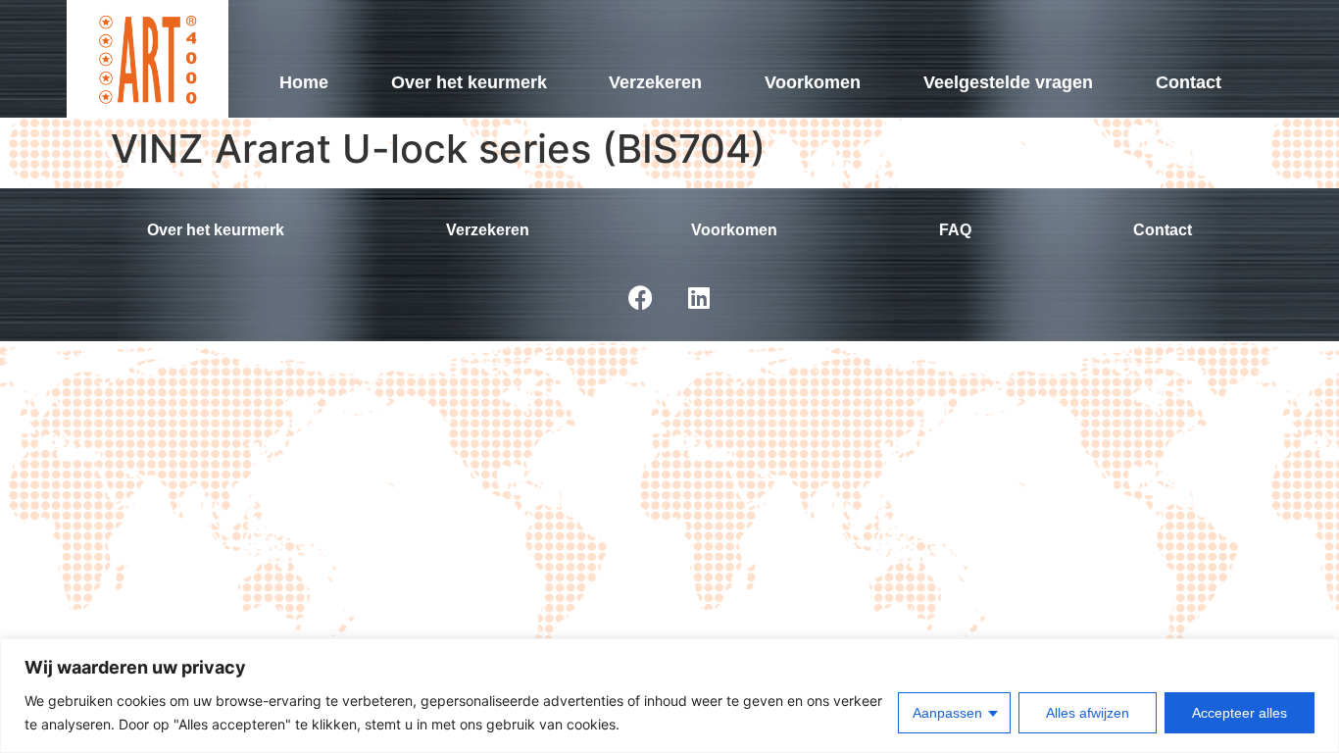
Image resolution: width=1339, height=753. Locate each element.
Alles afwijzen (1087, 713)
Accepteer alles (1239, 713)
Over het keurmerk (469, 82)
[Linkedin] (698, 297)
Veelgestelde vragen (1008, 82)
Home (303, 82)
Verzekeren (655, 82)
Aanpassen (947, 713)
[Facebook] (640, 297)
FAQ (955, 230)
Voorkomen (813, 82)
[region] (669, 695)
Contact (1188, 82)
